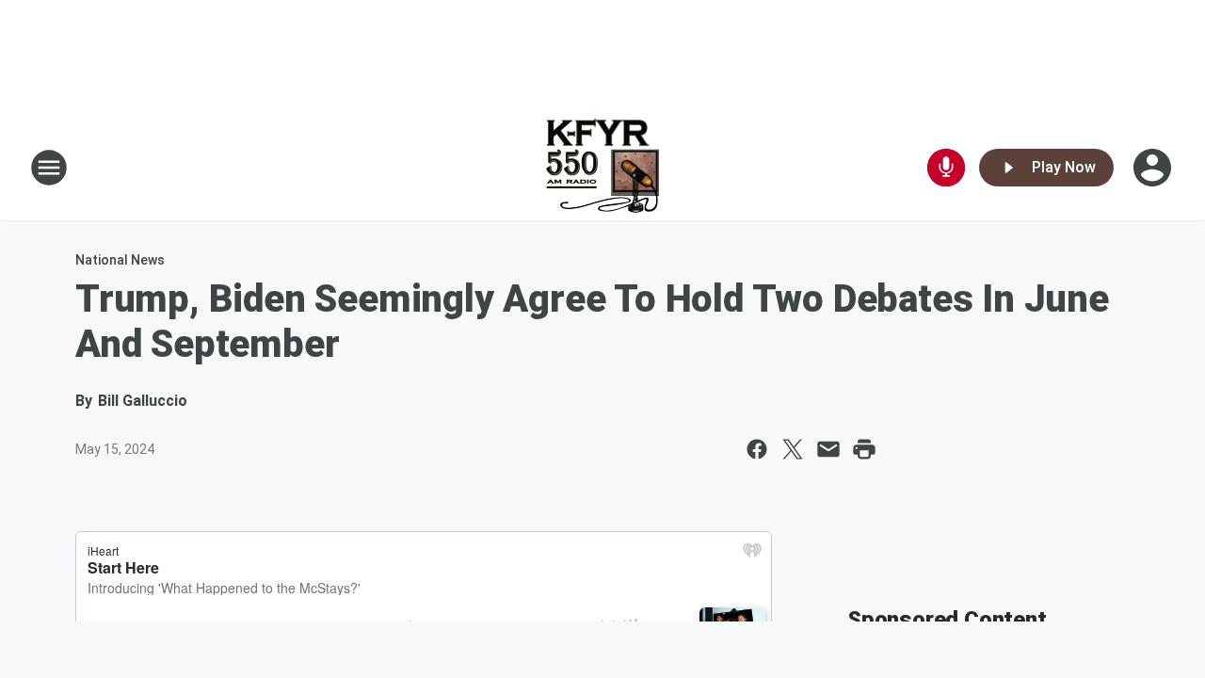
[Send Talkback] (946, 167)
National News (120, 259)
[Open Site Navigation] (49, 167)
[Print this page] (864, 449)
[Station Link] (602, 168)
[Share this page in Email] (828, 449)
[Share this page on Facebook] (757, 449)
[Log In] (1154, 167)
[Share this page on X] (792, 449)
